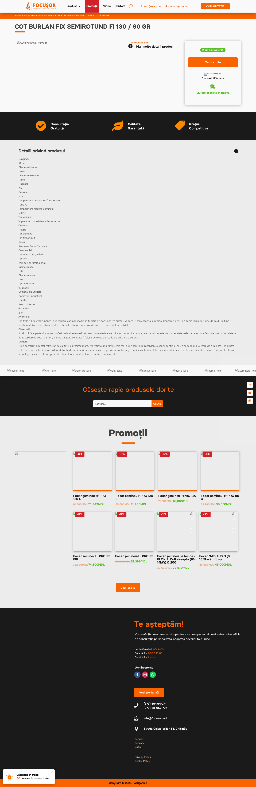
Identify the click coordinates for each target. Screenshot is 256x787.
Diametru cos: (26, 266)
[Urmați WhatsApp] (153, 675)
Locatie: (23, 300)
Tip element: (25, 233)
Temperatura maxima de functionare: (39, 200)
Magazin (29, 15)
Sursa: (22, 242)
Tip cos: (22, 258)
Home (18, 15)
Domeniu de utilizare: (30, 291)
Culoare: (23, 225)
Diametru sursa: (27, 275)
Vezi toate (128, 588)
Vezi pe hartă (149, 692)
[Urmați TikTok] (250, 385)
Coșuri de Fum (44, 15)
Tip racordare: (26, 283)
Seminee (140, 743)
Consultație (215, 6)
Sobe (138, 746)
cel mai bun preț (214, 50)
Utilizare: (23, 341)
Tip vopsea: (25, 217)
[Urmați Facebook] (137, 675)
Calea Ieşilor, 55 (177, 6)
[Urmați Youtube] (250, 393)
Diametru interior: (28, 167)
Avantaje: (24, 316)
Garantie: (23, 308)
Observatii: (24, 329)
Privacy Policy (143, 757)
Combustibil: (25, 250)
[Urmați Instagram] (145, 675)
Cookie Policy (142, 761)
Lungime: (23, 159)
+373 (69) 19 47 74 (152, 6)
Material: (23, 183)
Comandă (213, 62)
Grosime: (23, 192)
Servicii (139, 739)
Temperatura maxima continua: (36, 208)
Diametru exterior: (28, 175)
